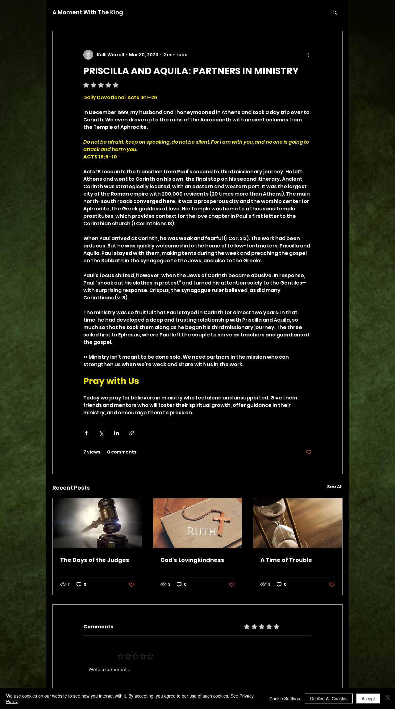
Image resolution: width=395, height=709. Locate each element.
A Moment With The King (87, 12)
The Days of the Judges (94, 560)
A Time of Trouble (286, 560)
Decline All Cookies (328, 698)
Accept (368, 698)
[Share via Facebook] (86, 433)
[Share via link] (132, 433)
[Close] (387, 698)
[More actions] (308, 54)
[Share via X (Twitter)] (101, 433)
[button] (335, 12)
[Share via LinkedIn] (116, 433)
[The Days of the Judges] (97, 523)
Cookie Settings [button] (284, 698)
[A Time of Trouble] (297, 523)
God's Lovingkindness (192, 560)
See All (335, 486)
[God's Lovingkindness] (197, 523)
